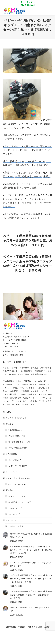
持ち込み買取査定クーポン (19, 442)
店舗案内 (9, 490)
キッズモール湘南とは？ (16, 418)
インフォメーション (16, 496)
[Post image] (5, 535)
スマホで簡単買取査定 (17, 448)
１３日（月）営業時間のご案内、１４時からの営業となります (30, 564)
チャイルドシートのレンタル (18, 478)
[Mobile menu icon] (50, 10)
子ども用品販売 (14, 460)
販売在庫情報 (11, 454)
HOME (8, 412)
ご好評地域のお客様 (16, 436)
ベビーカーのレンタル (17, 484)
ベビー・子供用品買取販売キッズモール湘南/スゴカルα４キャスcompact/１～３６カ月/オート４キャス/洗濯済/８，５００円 (31, 578)
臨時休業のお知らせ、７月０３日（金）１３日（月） (29, 609)
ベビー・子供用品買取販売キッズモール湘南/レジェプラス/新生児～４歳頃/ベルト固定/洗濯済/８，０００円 (31, 594)
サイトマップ (14, 514)
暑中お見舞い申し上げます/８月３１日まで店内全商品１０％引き (31, 535)
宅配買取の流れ (14, 430)
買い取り (9, 424)
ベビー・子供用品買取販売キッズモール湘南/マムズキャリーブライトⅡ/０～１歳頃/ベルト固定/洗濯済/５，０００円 (31, 549)
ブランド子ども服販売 (17, 466)
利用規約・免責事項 (16, 526)
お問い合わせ (11, 520)
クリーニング (11, 472)
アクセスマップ (14, 508)
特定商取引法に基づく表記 (19, 502)
